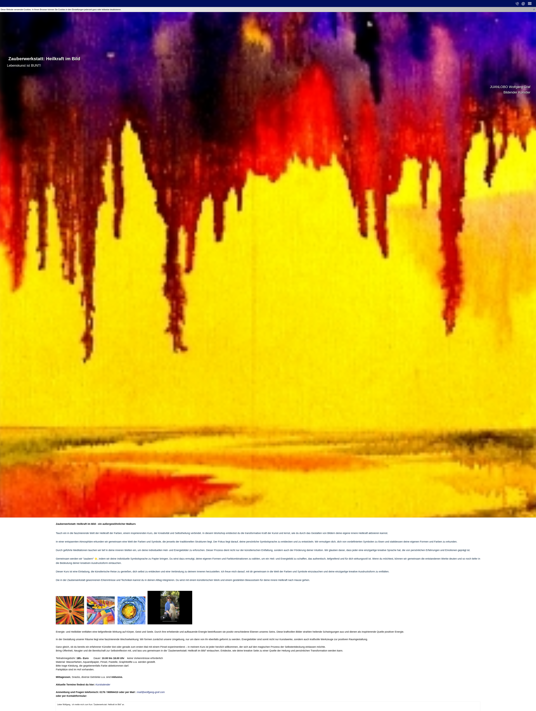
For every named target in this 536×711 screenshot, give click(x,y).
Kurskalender (102, 684)
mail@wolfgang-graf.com (151, 692)
